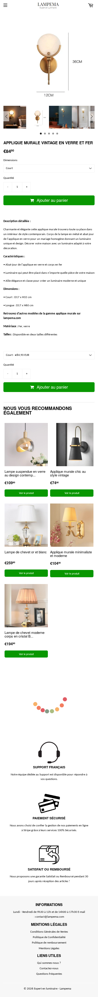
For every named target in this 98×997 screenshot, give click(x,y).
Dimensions (10, 160)
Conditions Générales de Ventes (49, 931)
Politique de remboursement (49, 942)
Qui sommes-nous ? (49, 963)
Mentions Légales (49, 948)
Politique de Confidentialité (49, 937)
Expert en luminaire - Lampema (52, 988)
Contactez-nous (49, 968)
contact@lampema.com (49, 916)
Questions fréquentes (49, 973)
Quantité (8, 178)
